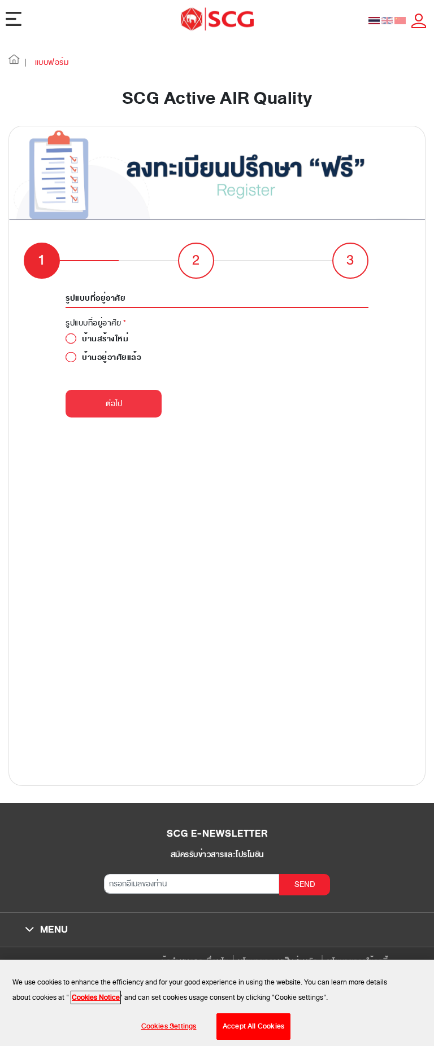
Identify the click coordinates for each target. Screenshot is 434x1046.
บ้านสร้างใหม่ (105, 339)
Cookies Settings (169, 1026)
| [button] (26, 62)
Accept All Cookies (253, 1026)
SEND (304, 884)
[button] (14, 62)
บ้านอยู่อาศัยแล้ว (111, 357)
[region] (217, 1003)
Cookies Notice (96, 997)
